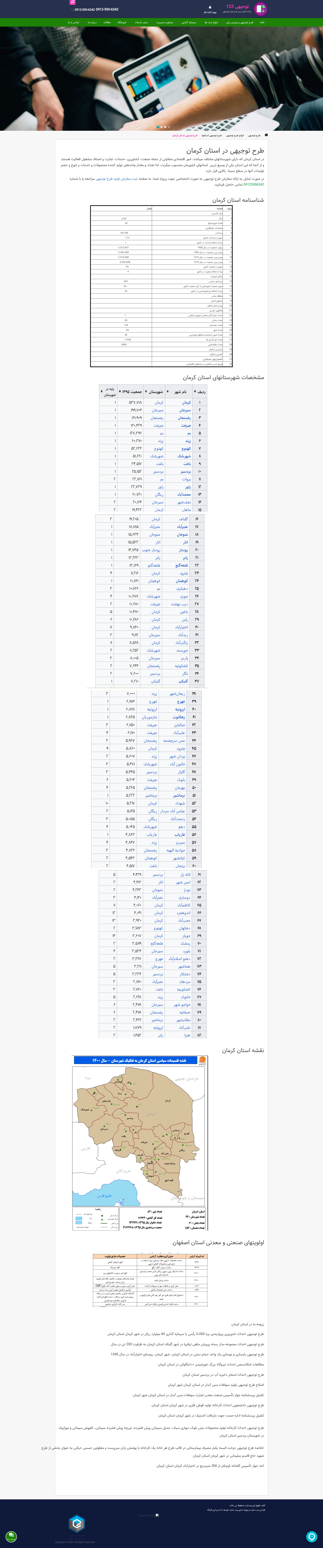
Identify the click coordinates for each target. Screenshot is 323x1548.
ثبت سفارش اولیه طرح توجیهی (117, 179)
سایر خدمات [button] (141, 22)
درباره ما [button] (92, 22)
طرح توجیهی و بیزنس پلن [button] (239, 22)
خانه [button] (262, 22)
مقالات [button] (107, 22)
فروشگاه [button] (121, 22)
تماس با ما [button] (73, 22)
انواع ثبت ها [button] (211, 22)
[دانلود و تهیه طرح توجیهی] (245, 9)
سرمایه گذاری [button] (189, 22)
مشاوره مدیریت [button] (164, 22)
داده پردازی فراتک (215, 1510)
